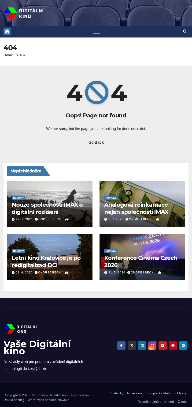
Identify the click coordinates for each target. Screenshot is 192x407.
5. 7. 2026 (116, 219)
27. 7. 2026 (25, 219)
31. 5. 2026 (117, 272)
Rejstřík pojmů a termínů (155, 401)
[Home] (7, 31)
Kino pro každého (159, 393)
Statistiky (116, 393)
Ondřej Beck (50, 219)
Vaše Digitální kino (37, 347)
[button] (185, 32)
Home (8, 55)
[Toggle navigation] (96, 32)
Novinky (18, 198)
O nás (182, 401)
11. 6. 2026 (24, 272)
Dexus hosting (14, 400)
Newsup (64, 400)
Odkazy (181, 393)
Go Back (96, 142)
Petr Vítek (37, 395)
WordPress (36, 400)
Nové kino (134, 393)
